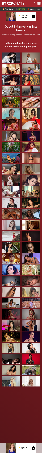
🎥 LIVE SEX (20, 9)
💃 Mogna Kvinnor (34, 9)
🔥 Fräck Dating (7, 9)
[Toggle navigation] (39, 3)
